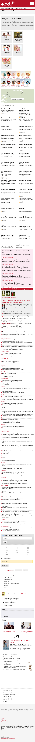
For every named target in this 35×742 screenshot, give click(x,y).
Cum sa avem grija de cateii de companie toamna (11, 326)
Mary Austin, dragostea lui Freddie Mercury (17, 260)
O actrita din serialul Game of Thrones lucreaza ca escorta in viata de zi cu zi (15, 268)
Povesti (3, 455)
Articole (5, 535)
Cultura (3, 184)
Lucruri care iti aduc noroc (7, 207)
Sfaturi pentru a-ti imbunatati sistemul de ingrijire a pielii (8, 234)
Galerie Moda (7, 8)
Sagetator (13, 85)
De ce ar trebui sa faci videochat (9, 631)
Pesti (27, 85)
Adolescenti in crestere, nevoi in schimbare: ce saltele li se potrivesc (15, 354)
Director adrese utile (8, 699)
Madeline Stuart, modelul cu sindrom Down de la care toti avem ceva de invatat (17, 450)
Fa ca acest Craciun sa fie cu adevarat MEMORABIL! (12, 530)
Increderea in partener (6, 117)
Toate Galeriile (13, 297)
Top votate (25, 570)
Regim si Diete (22, 132)
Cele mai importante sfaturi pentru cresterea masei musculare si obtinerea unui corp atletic (17, 406)
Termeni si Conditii (4, 738)
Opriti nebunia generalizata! (7, 391)
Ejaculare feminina (8, 605)
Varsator (22, 85)
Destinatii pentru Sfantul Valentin (6, 171)
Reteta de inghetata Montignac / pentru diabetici (11, 499)
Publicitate (10, 738)
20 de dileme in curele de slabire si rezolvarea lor (26, 127)
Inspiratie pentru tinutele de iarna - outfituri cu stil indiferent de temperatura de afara (16, 301)
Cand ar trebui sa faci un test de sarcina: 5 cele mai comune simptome (15, 511)
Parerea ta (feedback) (8, 692)
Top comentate (18, 570)
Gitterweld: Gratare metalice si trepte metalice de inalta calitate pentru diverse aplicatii (17, 464)
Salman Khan (6, 583)
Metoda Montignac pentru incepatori (9, 373)
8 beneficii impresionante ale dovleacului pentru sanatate (25, 225)
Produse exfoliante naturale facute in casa (25, 136)
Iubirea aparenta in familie (25, 180)
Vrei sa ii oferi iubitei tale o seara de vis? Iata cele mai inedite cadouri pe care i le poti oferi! (17, 490)
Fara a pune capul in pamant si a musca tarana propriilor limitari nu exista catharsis (16, 389)
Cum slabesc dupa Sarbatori (7, 162)
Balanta (3, 85)
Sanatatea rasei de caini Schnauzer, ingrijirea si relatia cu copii (14, 325)
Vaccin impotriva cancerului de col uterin (11, 581)
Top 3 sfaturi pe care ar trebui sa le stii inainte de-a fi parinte (13, 331)
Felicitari (16, 8)
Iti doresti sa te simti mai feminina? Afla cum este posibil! (13, 475)
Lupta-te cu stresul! (5, 108)
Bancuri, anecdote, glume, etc (10, 601)
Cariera (3, 345)
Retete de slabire (5, 495)
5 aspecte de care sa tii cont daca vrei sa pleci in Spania (12, 341)
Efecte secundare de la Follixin (10, 602)
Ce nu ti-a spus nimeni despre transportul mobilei (11, 353)
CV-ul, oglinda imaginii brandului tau (26, 632)
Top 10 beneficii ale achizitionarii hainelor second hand (12, 467)
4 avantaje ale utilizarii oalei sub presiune (10, 419)
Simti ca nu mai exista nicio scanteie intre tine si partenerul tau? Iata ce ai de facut (17, 399)
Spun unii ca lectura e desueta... (8, 366)
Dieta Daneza (6, 577)
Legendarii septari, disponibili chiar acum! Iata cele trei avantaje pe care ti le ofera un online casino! (17, 383)
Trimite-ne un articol (8, 696)
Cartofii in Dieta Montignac (7, 376)
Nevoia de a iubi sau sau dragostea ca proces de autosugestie (24, 110)
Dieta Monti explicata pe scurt (8, 375)
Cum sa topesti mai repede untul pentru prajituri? (11, 422)
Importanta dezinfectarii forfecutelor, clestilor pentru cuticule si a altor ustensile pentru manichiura (17, 505)
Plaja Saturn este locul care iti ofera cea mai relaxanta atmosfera (14, 339)
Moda (2, 439)
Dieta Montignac (5, 372)
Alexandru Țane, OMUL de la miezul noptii (10, 452)
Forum (10, 535)
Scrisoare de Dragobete (24, 162)
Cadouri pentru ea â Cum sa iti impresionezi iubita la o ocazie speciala (15, 492)
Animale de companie (6, 323)
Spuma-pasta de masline (6, 496)
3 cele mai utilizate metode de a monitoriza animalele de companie (14, 327)
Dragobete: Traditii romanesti (18, 40)
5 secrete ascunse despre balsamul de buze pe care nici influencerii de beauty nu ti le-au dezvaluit (17, 412)
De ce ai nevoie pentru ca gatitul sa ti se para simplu (12, 421)
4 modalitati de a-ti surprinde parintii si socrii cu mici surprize (14, 398)
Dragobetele (6, 39)
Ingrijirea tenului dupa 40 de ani (25, 145)
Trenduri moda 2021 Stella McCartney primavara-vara (17, 289)
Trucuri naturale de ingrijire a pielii (8, 136)
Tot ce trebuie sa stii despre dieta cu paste (10, 479)
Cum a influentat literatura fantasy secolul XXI (11, 368)
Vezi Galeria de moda (6, 297)
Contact (5, 701)
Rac (18, 77)
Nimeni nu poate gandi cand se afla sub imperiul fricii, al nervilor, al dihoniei (17, 527)
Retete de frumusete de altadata (8, 144)
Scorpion (8, 85)
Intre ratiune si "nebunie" (7, 458)
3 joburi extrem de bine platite (8, 348)
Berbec (3, 77)
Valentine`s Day (6, 52)
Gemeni (13, 77)
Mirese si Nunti (5, 431)
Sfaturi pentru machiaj (24, 153)
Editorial (3, 386)
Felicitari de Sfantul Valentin (25, 171)
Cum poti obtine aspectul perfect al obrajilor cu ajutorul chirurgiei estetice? (16, 415)
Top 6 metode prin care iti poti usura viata (10, 473)
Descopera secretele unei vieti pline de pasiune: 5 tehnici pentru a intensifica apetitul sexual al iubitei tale (16, 488)
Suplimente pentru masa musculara (11, 599)
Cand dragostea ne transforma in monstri (8, 189)
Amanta (5, 587)
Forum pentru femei (4, 721)
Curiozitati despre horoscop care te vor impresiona (11, 427)
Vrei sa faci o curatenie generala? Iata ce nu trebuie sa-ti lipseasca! (14, 356)
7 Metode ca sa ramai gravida (9, 575)
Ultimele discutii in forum (11, 595)
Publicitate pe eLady (8, 698)
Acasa (2, 8)
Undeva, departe (7, 585)
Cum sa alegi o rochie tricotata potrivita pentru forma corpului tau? (15, 316)
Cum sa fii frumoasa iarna (7, 153)
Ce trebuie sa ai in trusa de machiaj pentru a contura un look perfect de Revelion (17, 414)
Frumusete (4, 141)
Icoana (3, 457)
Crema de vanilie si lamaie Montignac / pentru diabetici (12, 498)
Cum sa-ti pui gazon (23, 216)
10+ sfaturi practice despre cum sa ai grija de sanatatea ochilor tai (14, 507)
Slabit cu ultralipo (7, 603)
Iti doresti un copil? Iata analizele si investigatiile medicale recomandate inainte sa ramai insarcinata (17, 516)
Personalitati (4, 449)
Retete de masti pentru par (25, 198)
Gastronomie (4, 418)
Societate (3, 519)
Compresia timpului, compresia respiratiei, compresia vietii (13, 523)
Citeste (3, 29)
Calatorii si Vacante (5, 178)
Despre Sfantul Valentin (6, 66)
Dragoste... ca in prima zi (12, 18)
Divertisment (4, 378)
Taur (8, 77)
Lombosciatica (6, 579)
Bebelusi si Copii (5, 330)
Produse (3, 462)
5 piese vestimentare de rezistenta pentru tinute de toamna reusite (15, 311)
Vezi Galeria (5, 616)
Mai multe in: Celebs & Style (8, 257)
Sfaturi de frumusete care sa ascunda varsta (7, 198)
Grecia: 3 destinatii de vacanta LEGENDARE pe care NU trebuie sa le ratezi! (17, 342)
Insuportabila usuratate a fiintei (8, 180)
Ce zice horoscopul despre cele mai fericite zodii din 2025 (13, 426)
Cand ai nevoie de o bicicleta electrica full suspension (12, 403)
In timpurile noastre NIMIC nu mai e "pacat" (10, 522)
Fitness (3, 401)
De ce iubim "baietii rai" (24, 117)
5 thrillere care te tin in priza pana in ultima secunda (12, 380)
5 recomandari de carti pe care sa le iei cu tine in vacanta (13, 369)
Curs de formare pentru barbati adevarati (10, 381)
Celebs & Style (5, 358)
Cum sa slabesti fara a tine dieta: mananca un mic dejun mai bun (14, 480)
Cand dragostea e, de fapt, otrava (8, 460)
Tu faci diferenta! (5, 526)
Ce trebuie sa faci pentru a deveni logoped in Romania (12, 349)
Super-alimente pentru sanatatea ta (24, 207)
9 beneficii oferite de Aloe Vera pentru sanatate (26, 234)
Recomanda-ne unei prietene (9, 694)
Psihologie (4, 113)
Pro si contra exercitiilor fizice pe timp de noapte (11, 404)
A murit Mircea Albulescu (11, 283)
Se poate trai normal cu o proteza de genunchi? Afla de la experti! (14, 503)
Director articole (3, 716)
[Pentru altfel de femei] (8, 3)
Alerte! (25, 8)
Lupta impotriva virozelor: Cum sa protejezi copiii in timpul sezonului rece (16, 333)
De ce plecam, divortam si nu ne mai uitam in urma (12, 396)
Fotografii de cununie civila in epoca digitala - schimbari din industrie (15, 437)
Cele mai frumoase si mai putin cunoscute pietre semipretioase (14, 521)
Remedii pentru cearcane (7, 216)
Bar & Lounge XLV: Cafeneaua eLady (11, 598)
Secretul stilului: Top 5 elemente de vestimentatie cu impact (14, 318)
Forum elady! (8, 591)
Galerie (15, 535)
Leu (22, 77)
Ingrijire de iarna (5, 225)
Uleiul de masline (5, 126)
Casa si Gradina (22, 220)
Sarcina (3, 510)
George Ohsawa (5, 453)
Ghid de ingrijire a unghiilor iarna (25, 189)
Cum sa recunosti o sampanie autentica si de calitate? (12, 468)
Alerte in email (3, 731)
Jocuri (12, 8)
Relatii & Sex (4, 122)
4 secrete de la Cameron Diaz (12, 276)
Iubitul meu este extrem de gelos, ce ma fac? (10, 529)
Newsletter (21, 8)
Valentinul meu (18, 52)
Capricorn (18, 85)
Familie (21, 184)
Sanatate (3, 131)
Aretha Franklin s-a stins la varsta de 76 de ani (16, 252)
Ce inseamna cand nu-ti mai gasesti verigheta (10, 433)
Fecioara (27, 77)
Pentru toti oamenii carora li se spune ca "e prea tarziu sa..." (13, 392)
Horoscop (3, 424)
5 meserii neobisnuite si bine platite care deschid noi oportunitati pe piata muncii (17, 346)
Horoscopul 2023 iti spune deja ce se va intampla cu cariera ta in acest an (16, 429)
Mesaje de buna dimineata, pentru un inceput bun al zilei (13, 472)
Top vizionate (10, 570)
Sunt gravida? (6, 574)
